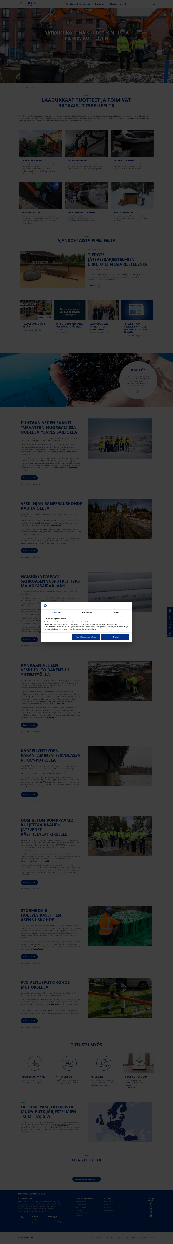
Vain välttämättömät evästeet (86, 637)
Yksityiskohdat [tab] (86, 612)
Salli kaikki (115, 637)
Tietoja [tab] (116, 612)
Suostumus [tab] (56, 612)
